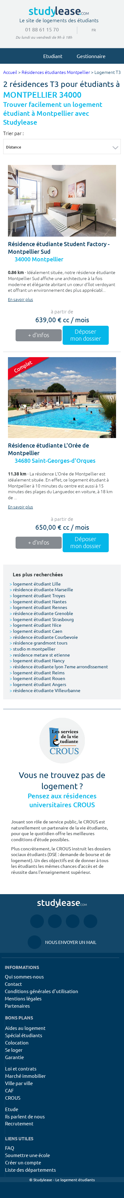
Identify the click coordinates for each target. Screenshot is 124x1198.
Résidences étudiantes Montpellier (56, 72)
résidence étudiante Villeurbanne (45, 690)
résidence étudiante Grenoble (41, 613)
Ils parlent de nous (25, 1116)
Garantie (14, 1057)
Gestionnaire (91, 56)
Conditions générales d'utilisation (41, 991)
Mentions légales (23, 998)
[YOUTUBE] (72, 921)
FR (88, 29)
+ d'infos (38, 335)
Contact (13, 984)
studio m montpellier (32, 648)
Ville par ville (19, 1083)
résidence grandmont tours (38, 642)
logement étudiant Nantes (38, 601)
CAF (9, 1090)
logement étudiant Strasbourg (42, 619)
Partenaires (17, 1006)
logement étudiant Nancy (37, 660)
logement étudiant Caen (36, 631)
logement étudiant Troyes (37, 595)
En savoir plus (20, 299)
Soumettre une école (27, 1155)
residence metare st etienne (40, 655)
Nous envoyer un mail (62, 942)
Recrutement (19, 1123)
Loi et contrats (21, 1068)
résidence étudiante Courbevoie (44, 637)
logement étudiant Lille (35, 583)
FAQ (9, 1148)
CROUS (12, 1098)
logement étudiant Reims (37, 672)
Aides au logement (25, 1028)
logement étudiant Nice (35, 625)
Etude (11, 1109)
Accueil (10, 72)
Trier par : (13, 133)
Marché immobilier (25, 1076)
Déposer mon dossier (85, 335)
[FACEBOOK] (37, 921)
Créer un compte (23, 1162)
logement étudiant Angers (38, 684)
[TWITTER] (90, 921)
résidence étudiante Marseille (41, 589)
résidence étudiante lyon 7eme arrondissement (59, 666)
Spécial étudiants (23, 1035)
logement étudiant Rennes (38, 607)
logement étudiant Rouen (37, 678)
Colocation (17, 1042)
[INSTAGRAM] (55, 921)
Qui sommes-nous (24, 976)
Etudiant (52, 56)
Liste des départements (30, 1170)
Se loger (14, 1050)
